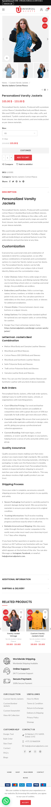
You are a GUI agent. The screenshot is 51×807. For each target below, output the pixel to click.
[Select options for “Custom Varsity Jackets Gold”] (45, 617)
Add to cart (23, 157)
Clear (6, 139)
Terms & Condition (35, 703)
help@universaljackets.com (13, 556)
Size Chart (7, 743)
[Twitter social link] (13, 181)
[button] (6, 801)
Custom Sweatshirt (11, 710)
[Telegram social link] (23, 181)
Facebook (26, 553)
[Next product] (47, 90)
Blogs (5, 757)
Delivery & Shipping (35, 713)
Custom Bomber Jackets (10, 704)
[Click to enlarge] (7, 58)
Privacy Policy (32, 717)
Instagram (17, 553)
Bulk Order (8, 739)
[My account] (41, 9)
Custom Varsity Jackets (19, 83)
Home (4, 83)
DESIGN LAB (8, 4)
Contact (6, 748)
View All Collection (11, 715)
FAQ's (6, 753)
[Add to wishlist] (21, 612)
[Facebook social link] (9, 181)
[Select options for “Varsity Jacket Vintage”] (21, 617)
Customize (25, 150)
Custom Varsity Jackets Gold (37, 634)
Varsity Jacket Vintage (13, 634)
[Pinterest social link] (16, 181)
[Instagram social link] (35, 752)
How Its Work (33, 699)
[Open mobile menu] (3, 9)
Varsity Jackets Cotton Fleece (15, 85)
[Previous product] (42, 90)
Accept (25, 802)
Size (4, 128)
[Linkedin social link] (20, 181)
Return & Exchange (35, 708)
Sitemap (30, 722)
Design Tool (8, 734)
